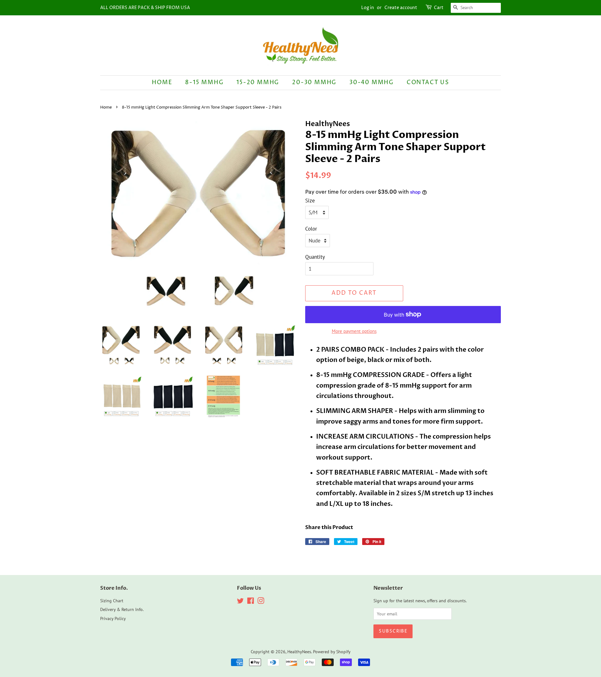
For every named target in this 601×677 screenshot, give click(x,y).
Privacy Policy (113, 618)
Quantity (315, 256)
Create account (400, 8)
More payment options (354, 331)
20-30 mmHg (314, 82)
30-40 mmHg (371, 82)
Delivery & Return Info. (122, 609)
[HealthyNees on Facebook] (250, 602)
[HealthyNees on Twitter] (240, 602)
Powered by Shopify (332, 651)
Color (311, 228)
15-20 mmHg (257, 82)
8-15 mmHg (204, 82)
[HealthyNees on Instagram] (260, 602)
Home (162, 82)
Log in (367, 8)
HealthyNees (299, 651)
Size (310, 200)
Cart (439, 8)
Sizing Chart (111, 600)
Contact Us (428, 82)
